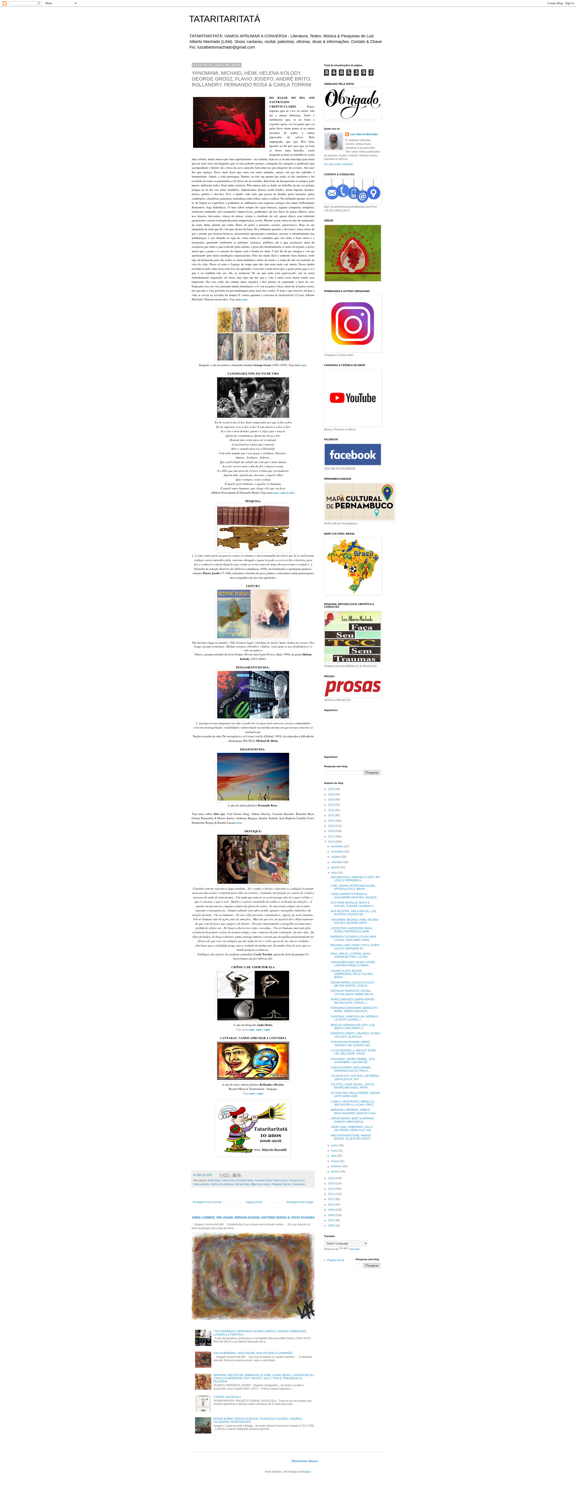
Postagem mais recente (207, 1202)
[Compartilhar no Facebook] (234, 1175)
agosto (335, 867)
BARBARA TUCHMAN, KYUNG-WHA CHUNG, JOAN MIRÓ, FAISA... (353, 938)
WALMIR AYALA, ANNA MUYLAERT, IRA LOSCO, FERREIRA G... (355, 879)
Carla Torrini (228, 1180)
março (335, 1161)
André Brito (214, 1180)
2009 (331, 1209)
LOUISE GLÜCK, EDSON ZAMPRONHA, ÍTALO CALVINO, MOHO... (352, 974)
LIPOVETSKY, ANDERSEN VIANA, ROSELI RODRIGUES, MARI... (352, 930)
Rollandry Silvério (281, 1184)
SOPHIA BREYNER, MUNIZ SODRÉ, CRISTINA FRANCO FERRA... (353, 964)
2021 (331, 815)
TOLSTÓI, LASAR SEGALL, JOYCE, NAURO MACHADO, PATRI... (353, 1086)
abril (334, 1155)
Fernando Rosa (263, 1180)
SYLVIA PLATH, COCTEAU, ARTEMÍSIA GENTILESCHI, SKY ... (355, 1077)
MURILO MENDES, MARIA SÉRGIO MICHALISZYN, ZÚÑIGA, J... (352, 1001)
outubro (336, 856)
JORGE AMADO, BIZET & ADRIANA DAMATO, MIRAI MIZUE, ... (352, 1120)
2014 (331, 1183)
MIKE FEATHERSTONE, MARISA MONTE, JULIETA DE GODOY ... (352, 1137)
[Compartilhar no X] (230, 1175)
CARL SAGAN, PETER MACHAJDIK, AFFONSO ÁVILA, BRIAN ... (353, 887)
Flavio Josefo (280, 1180)
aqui (276, 492)
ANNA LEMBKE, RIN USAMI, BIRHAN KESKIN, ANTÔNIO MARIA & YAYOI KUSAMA (253, 1217)
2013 (331, 1188)
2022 (331, 810)
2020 (331, 820)
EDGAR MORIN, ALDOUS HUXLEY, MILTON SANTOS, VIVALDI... (352, 984)
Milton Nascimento (261, 1184)
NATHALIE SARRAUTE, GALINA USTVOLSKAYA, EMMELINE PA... (353, 992)
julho (334, 872)
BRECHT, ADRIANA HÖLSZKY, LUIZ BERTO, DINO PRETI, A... (353, 1027)
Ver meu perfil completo (338, 164)
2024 (331, 799)
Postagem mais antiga (299, 1202)
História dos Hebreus (222, 1184)
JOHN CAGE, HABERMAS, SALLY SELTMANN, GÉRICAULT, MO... (352, 1128)
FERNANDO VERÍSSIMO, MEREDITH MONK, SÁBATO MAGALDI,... (354, 1009)
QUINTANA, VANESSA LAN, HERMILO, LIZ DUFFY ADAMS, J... (355, 1018)
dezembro (337, 846)
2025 (331, 794)
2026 (331, 789)
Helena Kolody (201, 1184)
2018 (331, 831)
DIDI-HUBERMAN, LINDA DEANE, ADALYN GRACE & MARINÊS (253, 1353)
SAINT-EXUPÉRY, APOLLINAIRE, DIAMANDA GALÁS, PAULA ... (351, 1069)
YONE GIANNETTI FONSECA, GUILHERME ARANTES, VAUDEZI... (354, 896)
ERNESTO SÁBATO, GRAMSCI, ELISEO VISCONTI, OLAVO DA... (355, 1035)
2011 (331, 1199)
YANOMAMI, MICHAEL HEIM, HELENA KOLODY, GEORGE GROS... (354, 921)
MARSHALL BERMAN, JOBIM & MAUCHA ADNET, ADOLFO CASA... (354, 1111)
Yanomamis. (299, 1184)
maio (334, 1150)
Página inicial (254, 1202)
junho (335, 1145)
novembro (337, 851)
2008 (331, 1215)
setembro (337, 862)
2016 (331, 841)
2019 (331, 826)
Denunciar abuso (305, 1461)
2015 (331, 1178)
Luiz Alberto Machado (364, 134)
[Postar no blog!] (226, 1175)
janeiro (335, 1171)
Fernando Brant (244, 1180)
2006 (331, 1225)
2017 (331, 836)
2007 (331, 1220)
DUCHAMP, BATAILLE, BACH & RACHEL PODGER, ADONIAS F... (353, 904)
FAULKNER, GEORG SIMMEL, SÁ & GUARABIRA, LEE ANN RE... (353, 1060)
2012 (331, 1194)
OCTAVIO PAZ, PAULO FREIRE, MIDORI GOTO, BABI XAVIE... (355, 1094)
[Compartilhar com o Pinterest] (239, 1175)
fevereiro (337, 1166)
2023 (331, 804)
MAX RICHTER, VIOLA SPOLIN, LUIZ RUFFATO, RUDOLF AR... (353, 913)
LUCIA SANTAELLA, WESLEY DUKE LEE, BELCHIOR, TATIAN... (353, 1052)
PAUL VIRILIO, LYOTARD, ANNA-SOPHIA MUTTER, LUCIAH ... (351, 955)
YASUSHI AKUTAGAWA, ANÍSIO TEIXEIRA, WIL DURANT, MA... (351, 1043)
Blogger (306, 1471)
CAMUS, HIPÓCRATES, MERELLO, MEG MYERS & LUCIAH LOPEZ (352, 1103)
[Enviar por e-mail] (222, 1175)
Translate (354, 1249)
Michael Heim (242, 1184)
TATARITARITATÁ (224, 19)
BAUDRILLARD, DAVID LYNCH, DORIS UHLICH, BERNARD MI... (355, 947)
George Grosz (297, 1180)
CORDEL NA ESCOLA (227, 1397)
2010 (331, 1204)
